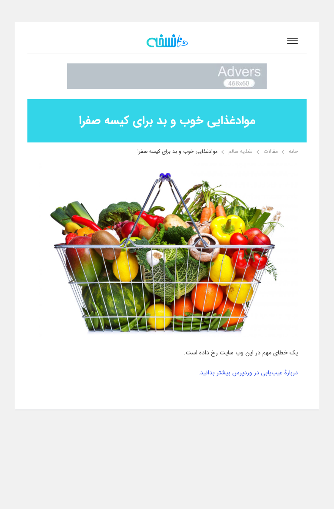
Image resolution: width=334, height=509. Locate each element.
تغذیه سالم (240, 151)
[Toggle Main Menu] (292, 41)
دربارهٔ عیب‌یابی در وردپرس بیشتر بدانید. (248, 372)
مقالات (271, 151)
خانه (293, 151)
